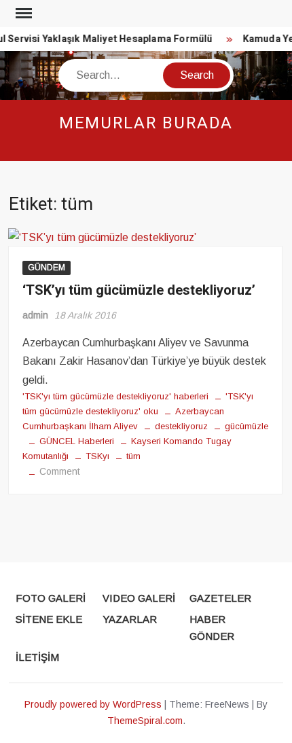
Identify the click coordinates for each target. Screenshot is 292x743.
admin (35, 315)
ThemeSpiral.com (145, 720)
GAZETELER (220, 598)
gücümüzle (246, 426)
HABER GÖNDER (211, 627)
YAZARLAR (130, 619)
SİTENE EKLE (49, 619)
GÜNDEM (46, 267)
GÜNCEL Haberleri (76, 441)
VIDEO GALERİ (139, 598)
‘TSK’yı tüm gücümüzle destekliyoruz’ (138, 290)
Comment (59, 471)
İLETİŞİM (37, 657)
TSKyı (97, 456)
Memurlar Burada (146, 123)
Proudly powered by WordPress (93, 704)
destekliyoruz (181, 426)
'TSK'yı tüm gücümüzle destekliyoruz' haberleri (115, 396)
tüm (133, 456)
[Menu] (22, 13)
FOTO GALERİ (51, 598)
